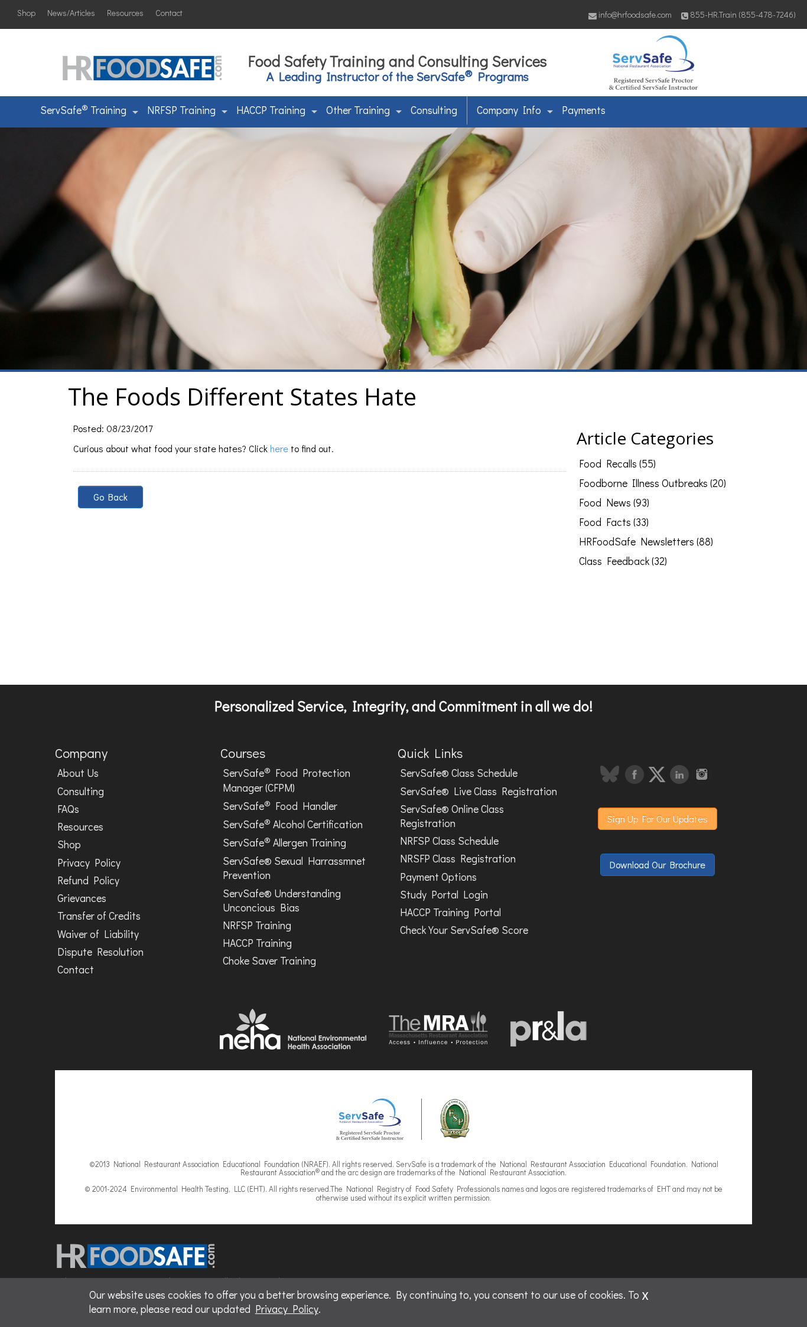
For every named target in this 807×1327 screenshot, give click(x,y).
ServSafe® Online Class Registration (452, 816)
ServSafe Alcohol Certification (293, 823)
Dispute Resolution (100, 952)
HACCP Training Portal (450, 912)
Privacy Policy (89, 863)
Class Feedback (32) (623, 561)
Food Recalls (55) (617, 463)
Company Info (509, 110)
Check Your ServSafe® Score (464, 930)
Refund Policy (88, 880)
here (279, 448)
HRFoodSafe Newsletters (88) (646, 541)
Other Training (358, 110)
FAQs (68, 809)
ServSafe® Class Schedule (459, 773)
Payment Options (438, 877)
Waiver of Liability (98, 934)
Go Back (110, 497)
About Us (78, 773)
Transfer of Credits (99, 916)
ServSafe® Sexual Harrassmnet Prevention (294, 868)
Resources (125, 12)
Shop (26, 12)
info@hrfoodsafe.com (634, 14)
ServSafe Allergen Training (284, 841)
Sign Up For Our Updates (657, 818)
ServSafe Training (83, 109)
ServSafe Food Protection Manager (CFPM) (286, 780)
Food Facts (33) (614, 522)
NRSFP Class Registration (458, 858)
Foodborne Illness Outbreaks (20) (652, 483)
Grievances (81, 898)
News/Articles (71, 12)
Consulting (434, 110)
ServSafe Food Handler (280, 805)
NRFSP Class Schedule (449, 841)
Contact (169, 12)
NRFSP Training (181, 110)
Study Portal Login (444, 894)
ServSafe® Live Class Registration (478, 791)
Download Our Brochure (657, 864)
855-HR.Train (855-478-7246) (743, 14)
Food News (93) (614, 502)
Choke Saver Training (269, 961)
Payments (584, 110)
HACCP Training (270, 110)
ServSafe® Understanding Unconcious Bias (282, 900)
